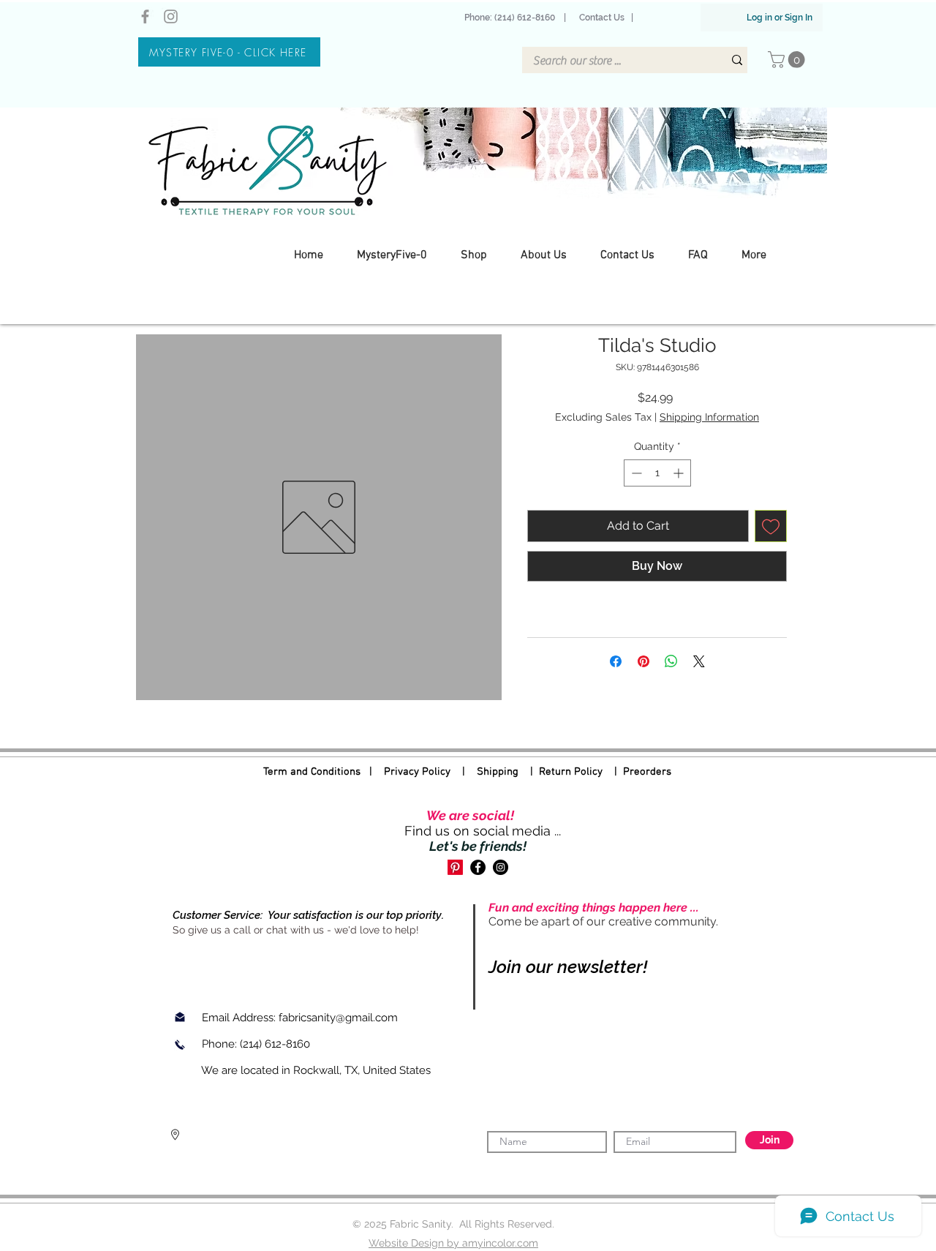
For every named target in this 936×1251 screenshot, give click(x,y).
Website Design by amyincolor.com (453, 1243)
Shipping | (508, 771)
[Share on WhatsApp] (671, 661)
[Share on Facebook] (615, 661)
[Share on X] (699, 661)
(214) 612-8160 (276, 1044)
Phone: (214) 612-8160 (511, 17)
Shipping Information (709, 417)
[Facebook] (145, 16)
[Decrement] (635, 473)
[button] (788, 59)
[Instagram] (171, 16)
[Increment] (680, 473)
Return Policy (571, 771)
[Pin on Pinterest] (643, 661)
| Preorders (637, 771)
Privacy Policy (417, 771)
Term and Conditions (312, 771)
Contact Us (601, 17)
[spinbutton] (657, 473)
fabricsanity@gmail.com (338, 1017)
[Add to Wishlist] (771, 526)
